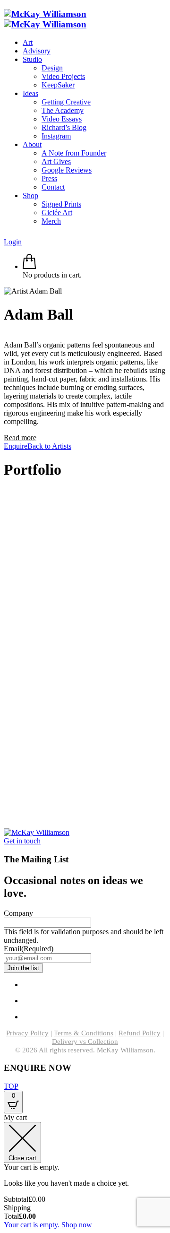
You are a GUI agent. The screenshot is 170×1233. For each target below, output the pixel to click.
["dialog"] (85, 1171)
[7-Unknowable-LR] (7, 781)
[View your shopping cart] (29, 266)
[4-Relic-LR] (7, 554)
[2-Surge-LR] (7, 589)
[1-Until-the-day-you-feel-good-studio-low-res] (7, 746)
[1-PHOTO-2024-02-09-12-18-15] (7, 764)
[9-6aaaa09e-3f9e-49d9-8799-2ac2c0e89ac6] (7, 799)
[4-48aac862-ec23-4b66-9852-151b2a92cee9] (7, 641)
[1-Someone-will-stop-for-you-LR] (7, 694)
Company (18, 913)
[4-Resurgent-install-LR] (7, 711)
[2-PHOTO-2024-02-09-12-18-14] (7, 676)
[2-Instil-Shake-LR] (7, 571)
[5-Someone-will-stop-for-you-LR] (7, 624)
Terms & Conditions (83, 1033)
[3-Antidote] (7, 659)
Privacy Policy (27, 1033)
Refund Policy (140, 1033)
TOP (11, 1086)
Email (28, 949)
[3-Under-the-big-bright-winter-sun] (7, 606)
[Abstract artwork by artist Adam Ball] (7, 501)
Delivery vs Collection (85, 1041)
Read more (20, 438)
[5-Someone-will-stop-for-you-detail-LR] (7, 816)
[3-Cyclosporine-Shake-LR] (7, 729)
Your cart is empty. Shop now (48, 1225)
